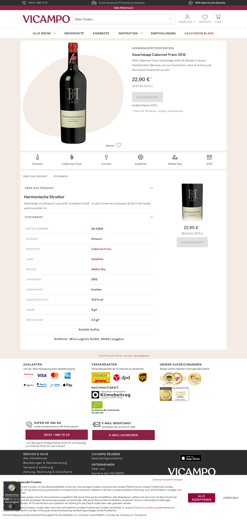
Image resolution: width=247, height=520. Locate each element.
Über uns (98, 468)
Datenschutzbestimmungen (167, 479)
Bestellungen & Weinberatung (45, 462)
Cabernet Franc (101, 249)
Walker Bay (98, 269)
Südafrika (97, 259)
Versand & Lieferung (38, 467)
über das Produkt (35, 176)
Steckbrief (60, 176)
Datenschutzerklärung (145, 507)
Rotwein (96, 238)
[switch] (12, 506)
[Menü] (18, 484)
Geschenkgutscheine (106, 458)
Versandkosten (175, 111)
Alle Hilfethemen (35, 458)
